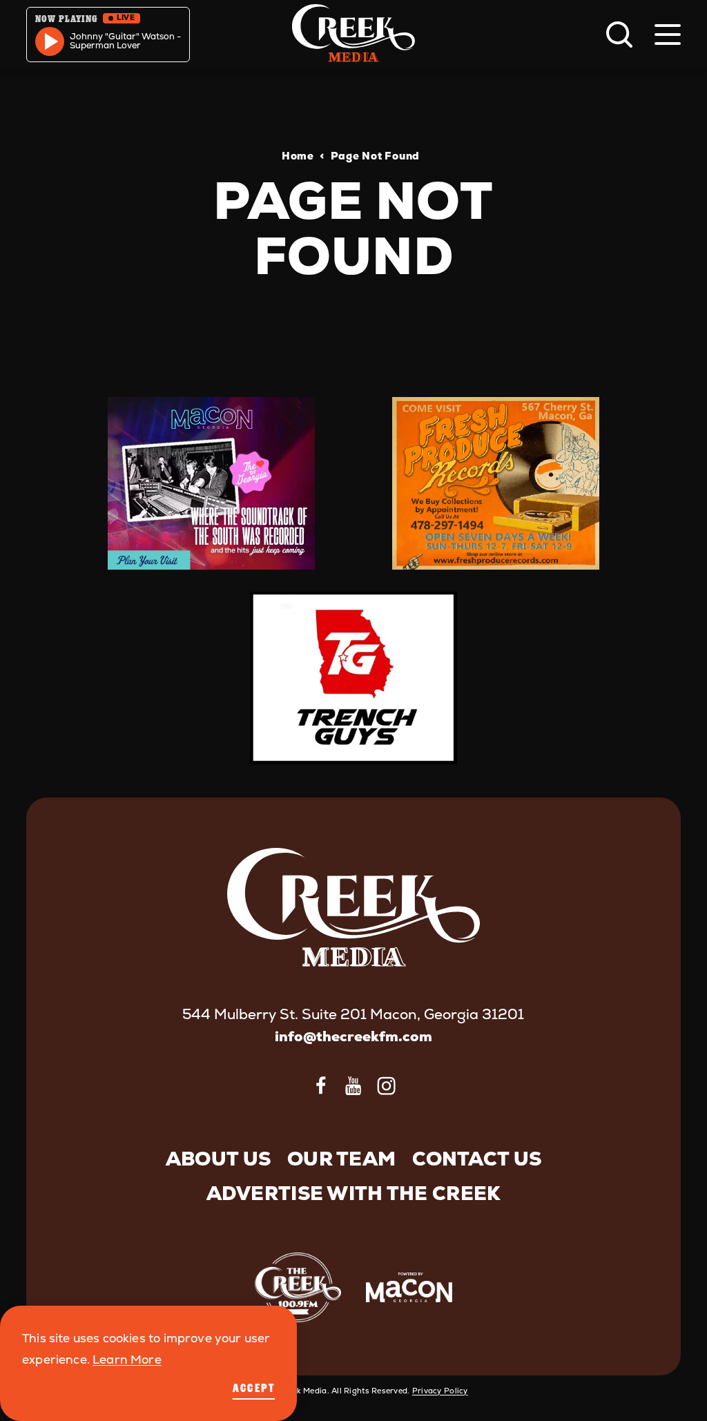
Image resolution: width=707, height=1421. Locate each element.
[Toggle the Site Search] (619, 34)
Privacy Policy (440, 1390)
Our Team (341, 1158)
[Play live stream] (49, 41)
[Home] (353, 34)
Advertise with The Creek (353, 1193)
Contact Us (476, 1158)
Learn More (127, 1359)
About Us (218, 1158)
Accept (254, 1388)
